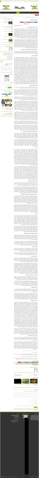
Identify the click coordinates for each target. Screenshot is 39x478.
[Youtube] (5, 94)
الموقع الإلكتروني (35, 403)
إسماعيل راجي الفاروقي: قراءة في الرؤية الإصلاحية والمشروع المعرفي (18, 375)
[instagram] (4, 94)
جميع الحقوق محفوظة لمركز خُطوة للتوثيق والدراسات (12, 476)
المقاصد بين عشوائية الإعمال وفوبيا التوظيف (34, 384)
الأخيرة (11, 18)
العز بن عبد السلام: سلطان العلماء (7, 29)
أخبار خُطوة (26, 1)
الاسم (36, 398)
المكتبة (32, 12)
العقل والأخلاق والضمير (18, 384)
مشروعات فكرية (14, 12)
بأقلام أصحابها (18, 12)
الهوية (33, 364)
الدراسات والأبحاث (33, 17)
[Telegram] (2, 94)
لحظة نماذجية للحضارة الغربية (9, 58)
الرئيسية (37, 12)
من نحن (35, 12)
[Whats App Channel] (5, 1)
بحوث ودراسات (25, 12)
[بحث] (0, 1)
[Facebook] (9, 94)
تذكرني (5, 87)
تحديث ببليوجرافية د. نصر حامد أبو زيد (7, 31)
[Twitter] (9, 1)
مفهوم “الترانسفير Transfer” (9, 56)
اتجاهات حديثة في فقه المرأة (26, 384)
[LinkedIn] (8, 1)
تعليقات (6, 18)
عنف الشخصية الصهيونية (9, 57)
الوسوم (4, 18)
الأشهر (9, 18)
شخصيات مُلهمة (7, 12)
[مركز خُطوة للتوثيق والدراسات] (34, 7)
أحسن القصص (9, 24)
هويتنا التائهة (7, 33)
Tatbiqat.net (5, 476)
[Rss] (10, 1)
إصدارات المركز (4, 12)
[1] (34, 305)
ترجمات (11, 12)
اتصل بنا (28, 1)
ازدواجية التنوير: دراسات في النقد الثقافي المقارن (33, 375)
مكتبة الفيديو (29, 12)
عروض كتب (21, 12)
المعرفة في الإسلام (36, 364)
